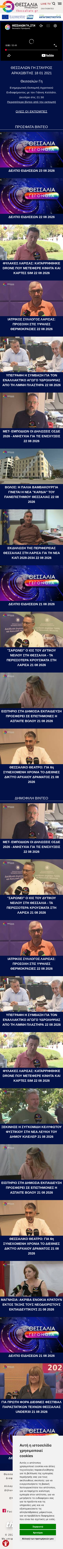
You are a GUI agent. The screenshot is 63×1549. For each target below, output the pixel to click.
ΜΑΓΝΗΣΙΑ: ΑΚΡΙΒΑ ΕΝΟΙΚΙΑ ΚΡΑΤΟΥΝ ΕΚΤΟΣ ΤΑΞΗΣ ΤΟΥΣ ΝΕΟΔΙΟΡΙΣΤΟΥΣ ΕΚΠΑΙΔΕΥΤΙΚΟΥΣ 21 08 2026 (31, 1304)
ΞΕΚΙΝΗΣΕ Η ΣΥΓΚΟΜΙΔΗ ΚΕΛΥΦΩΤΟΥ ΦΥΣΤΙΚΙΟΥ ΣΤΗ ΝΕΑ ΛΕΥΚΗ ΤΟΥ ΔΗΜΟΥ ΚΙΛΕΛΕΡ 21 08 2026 (31, 1131)
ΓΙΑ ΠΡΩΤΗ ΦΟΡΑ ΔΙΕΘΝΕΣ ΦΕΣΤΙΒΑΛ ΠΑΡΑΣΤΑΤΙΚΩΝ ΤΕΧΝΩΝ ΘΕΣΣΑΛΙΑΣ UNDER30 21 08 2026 (31, 1407)
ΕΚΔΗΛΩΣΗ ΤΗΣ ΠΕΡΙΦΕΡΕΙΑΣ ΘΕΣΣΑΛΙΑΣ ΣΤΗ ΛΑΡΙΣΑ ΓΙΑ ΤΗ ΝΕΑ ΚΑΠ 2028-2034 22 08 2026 (31, 553)
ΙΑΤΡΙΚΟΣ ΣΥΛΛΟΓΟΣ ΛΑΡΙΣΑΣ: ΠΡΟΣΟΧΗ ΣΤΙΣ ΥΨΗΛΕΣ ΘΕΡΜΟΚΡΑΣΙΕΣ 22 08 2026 (31, 324)
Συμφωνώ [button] (38, 1526)
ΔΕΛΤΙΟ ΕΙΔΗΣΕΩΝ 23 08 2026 (31, 170)
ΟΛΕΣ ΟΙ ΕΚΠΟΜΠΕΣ (31, 111)
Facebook (13, 1511)
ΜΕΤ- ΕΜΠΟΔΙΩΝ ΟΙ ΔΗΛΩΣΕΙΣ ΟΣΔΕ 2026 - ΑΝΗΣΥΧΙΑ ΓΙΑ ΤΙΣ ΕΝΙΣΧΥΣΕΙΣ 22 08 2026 (31, 436)
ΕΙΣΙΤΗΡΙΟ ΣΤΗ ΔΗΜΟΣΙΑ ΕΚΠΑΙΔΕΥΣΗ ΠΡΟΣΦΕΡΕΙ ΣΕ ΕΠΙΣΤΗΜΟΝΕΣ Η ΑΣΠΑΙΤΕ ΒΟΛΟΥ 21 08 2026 (31, 716)
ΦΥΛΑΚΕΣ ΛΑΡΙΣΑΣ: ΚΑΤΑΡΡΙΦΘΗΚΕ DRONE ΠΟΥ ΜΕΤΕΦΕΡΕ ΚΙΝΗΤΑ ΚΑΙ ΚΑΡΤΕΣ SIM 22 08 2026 (31, 268)
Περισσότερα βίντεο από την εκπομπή (31, 102)
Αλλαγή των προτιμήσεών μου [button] (38, 1538)
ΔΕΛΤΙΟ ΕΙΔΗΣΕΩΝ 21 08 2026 (31, 604)
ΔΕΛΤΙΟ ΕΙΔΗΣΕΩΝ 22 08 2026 (31, 217)
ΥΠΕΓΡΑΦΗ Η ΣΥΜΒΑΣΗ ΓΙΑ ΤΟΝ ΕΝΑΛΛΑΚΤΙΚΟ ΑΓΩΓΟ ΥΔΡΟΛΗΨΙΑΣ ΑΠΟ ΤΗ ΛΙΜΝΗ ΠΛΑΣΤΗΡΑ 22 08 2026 (31, 380)
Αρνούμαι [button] (38, 1532)
